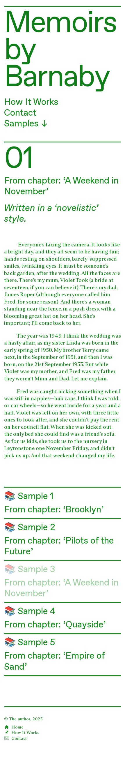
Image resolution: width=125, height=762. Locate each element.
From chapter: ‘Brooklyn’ (54, 509)
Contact (20, 113)
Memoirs (60, 23)
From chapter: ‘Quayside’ (55, 624)
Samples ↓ (26, 123)
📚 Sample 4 (29, 611)
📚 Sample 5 (29, 642)
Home (16, 727)
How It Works (31, 102)
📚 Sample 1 (28, 496)
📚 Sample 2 (29, 527)
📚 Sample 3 (29, 569)
